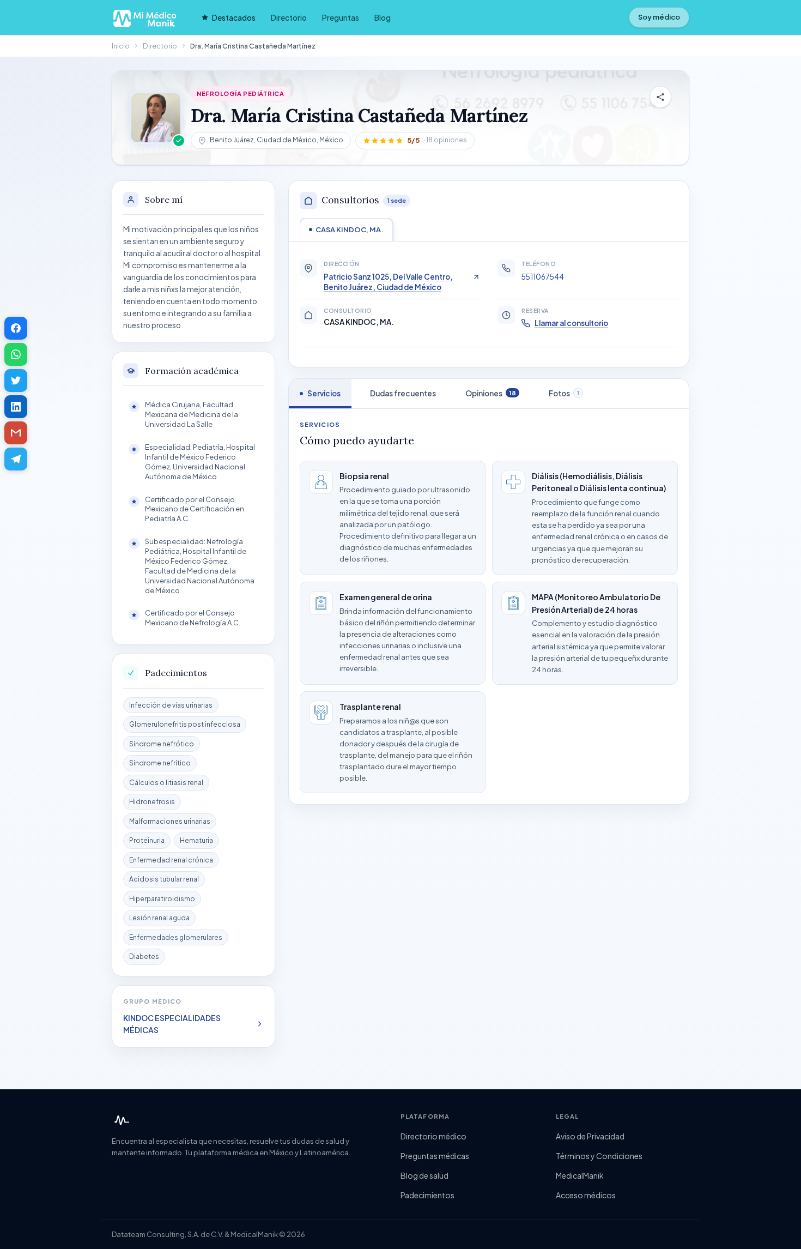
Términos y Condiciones (599, 1156)
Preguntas (340, 17)
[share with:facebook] (15, 328)
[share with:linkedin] (15, 406)
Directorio (289, 17)
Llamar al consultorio (571, 323)
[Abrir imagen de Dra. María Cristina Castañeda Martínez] (156, 118)
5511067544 (542, 276)
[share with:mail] (15, 432)
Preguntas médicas (434, 1156)
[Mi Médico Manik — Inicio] (120, 1120)
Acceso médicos (586, 1195)
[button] (415, 140)
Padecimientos (427, 1195)
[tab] (346, 229)
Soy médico (659, 17)
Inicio (121, 45)
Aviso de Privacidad (590, 1136)
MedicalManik (580, 1175)
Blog (382, 17)
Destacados (234, 17)
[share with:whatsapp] (15, 354)
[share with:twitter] (15, 380)
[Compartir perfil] (660, 97)
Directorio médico (433, 1136)
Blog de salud (424, 1175)
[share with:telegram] (15, 459)
